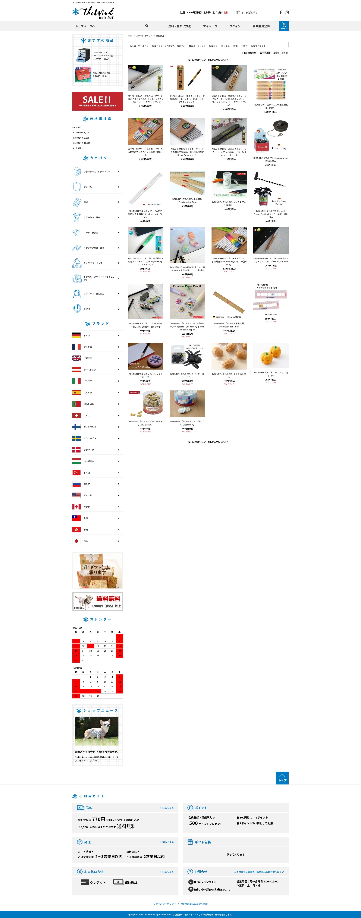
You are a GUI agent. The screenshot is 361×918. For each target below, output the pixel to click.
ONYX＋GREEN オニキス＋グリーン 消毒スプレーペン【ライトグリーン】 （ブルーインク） (145, 261)
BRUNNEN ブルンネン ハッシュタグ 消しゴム (145, 375)
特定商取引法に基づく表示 (194, 903)
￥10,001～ (77, 148)
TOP (130, 35)
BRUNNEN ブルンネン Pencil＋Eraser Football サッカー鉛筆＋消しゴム (271, 214)
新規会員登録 (261, 26)
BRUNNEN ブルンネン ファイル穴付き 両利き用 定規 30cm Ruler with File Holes (145, 214)
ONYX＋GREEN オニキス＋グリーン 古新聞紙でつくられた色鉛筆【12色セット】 (145, 152)
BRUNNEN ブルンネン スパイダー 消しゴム (187, 375)
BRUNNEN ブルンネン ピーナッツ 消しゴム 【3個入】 (145, 423)
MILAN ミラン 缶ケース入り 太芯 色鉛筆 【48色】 (271, 106)
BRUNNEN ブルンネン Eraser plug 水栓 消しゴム (270, 159)
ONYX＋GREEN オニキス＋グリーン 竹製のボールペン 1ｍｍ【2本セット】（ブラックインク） (187, 98)
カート (284, 28)
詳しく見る (168, 807)
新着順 (284, 52)
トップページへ (85, 26)
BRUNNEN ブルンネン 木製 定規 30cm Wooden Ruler (229, 325)
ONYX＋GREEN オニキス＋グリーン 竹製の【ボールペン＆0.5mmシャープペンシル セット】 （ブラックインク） (229, 100)
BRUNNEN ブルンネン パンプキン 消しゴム (271, 374)
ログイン (235, 26)
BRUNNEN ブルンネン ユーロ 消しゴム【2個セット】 (187, 423)
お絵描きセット (258, 45)
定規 (235, 45)
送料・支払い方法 (179, 26)
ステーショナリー (144, 35)
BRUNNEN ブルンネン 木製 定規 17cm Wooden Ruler (187, 200)
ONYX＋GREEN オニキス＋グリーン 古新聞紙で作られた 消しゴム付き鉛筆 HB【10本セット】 (187, 152)
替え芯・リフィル (197, 45)
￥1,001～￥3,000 (80, 132)
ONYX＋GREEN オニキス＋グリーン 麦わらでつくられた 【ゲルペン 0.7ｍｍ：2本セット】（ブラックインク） (145, 98)
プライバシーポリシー (164, 903)
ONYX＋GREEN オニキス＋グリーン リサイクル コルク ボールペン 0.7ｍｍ (270, 260)
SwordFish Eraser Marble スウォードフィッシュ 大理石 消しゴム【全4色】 (187, 269)
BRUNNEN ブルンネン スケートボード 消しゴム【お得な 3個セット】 (145, 325)
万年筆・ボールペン (139, 45)
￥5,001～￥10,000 (81, 142)
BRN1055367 (271, 314)
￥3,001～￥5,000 (80, 137)
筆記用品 (160, 35)
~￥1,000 (76, 127)
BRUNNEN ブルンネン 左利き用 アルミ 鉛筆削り (229, 203)
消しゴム (225, 45)
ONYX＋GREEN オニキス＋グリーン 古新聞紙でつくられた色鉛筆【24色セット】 (229, 261)
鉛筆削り (213, 45)
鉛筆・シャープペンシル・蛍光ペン (168, 45)
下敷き (244, 45)
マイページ (210, 26)
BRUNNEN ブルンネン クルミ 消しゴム (229, 375)
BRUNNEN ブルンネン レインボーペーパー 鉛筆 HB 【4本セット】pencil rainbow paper (187, 326)
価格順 (276, 52)
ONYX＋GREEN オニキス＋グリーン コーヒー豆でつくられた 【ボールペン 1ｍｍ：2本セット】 (229, 152)
